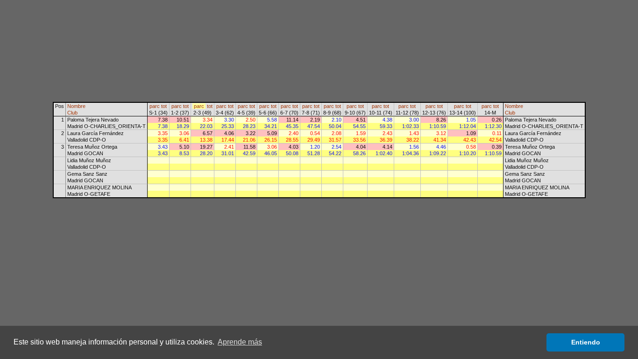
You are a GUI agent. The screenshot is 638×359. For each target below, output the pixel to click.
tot (164, 106)
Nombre (76, 106)
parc (154, 106)
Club (72, 112)
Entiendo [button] (585, 342)
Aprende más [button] (240, 342)
